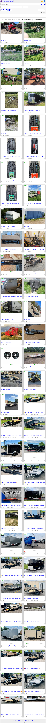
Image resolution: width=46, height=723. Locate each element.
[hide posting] (21, 42)
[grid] (6, 10)
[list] (1, 10)
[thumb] (4, 10)
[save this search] (44, 4)
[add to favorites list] (1, 42)
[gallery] (8, 10)
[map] (11, 10)
